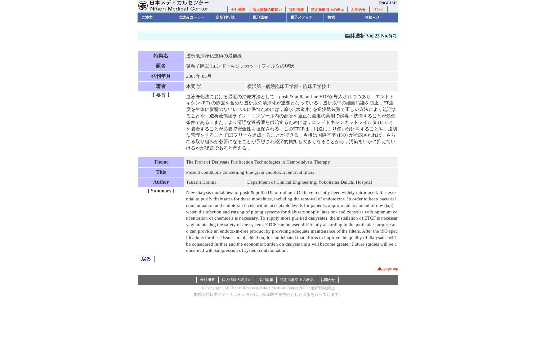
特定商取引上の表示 (327, 9)
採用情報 (296, 9)
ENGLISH (387, 3)
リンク (378, 9)
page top (390, 268)
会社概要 (238, 9)
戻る (146, 258)
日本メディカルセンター (178, 6)
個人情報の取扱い (267, 9)
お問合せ (358, 9)
